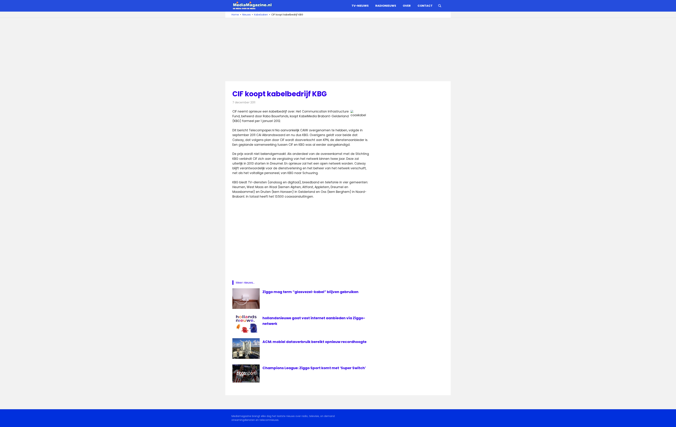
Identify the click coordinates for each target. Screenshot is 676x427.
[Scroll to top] (670, 421)
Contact (425, 6)
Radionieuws (385, 6)
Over (407, 6)
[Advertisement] (338, 49)
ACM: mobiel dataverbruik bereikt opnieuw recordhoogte (314, 341)
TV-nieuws (360, 6)
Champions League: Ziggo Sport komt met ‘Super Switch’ (314, 367)
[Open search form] (440, 5)
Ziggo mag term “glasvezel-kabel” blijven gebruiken (310, 291)
